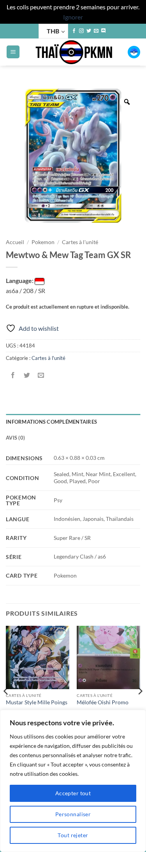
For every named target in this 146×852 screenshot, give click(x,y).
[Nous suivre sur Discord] (103, 31)
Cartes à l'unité (80, 242)
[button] (13, 51)
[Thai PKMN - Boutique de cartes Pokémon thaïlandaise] (74, 52)
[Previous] (6, 707)
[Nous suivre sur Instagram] (81, 31)
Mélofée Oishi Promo (102, 702)
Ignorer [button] (73, 17)
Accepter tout (73, 793)
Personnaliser (73, 814)
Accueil (15, 242)
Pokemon (43, 242)
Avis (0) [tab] (15, 438)
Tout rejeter (73, 835)
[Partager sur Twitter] (27, 375)
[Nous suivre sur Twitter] (88, 31)
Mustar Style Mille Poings (36, 702)
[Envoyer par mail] (41, 375)
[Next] (139, 707)
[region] (73, 781)
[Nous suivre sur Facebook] (74, 31)
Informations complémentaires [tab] (51, 422)
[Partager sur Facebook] (13, 375)
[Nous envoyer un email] (96, 31)
